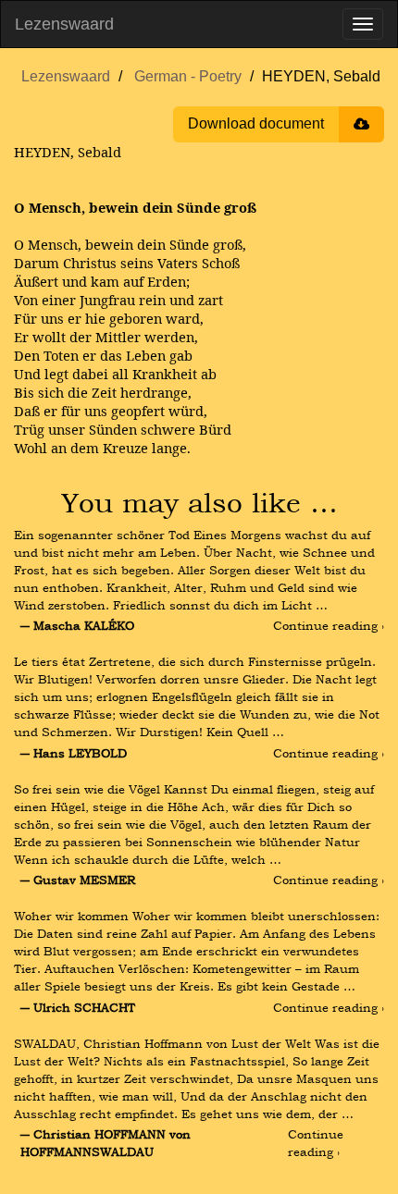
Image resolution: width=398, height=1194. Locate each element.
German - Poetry (188, 76)
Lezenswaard (64, 24)
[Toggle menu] (362, 24)
